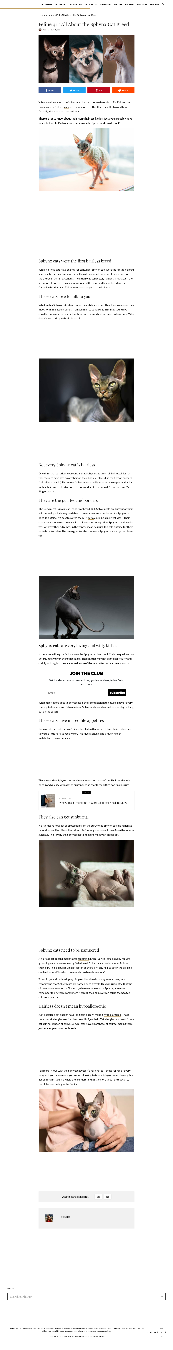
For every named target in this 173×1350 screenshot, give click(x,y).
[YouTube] (155, 1332)
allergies (57, 1019)
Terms (95, 1336)
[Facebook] (147, 1332)
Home (42, 15)
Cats (69, 799)
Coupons (129, 4)
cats (66, 106)
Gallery (118, 4)
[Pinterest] (151, 1332)
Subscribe (117, 692)
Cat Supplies (91, 4)
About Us (154, 4)
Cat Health (60, 4)
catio (91, 517)
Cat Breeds (46, 4)
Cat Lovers (105, 4)
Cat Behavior (75, 4)
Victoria (46, 30)
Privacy (101, 1336)
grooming (83, 958)
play (121, 707)
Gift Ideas (142, 4)
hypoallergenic (112, 1014)
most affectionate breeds (107, 663)
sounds (67, 309)
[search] (162, 1296)
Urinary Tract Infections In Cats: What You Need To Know (92, 802)
